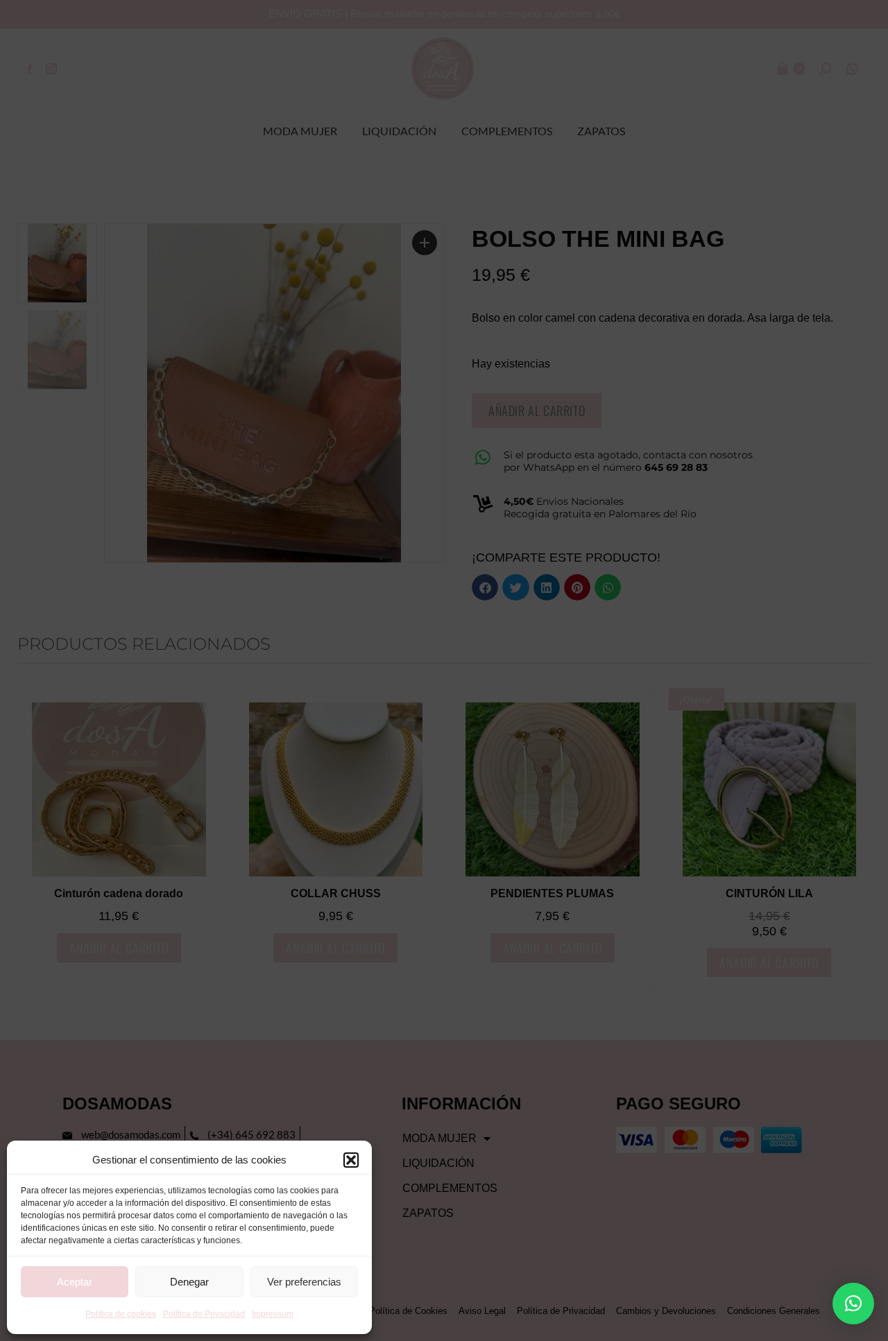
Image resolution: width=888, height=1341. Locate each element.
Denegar (189, 1282)
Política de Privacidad (204, 1314)
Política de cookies (120, 1314)
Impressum (272, 1314)
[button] (351, 1160)
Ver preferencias (304, 1282)
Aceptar (74, 1282)
